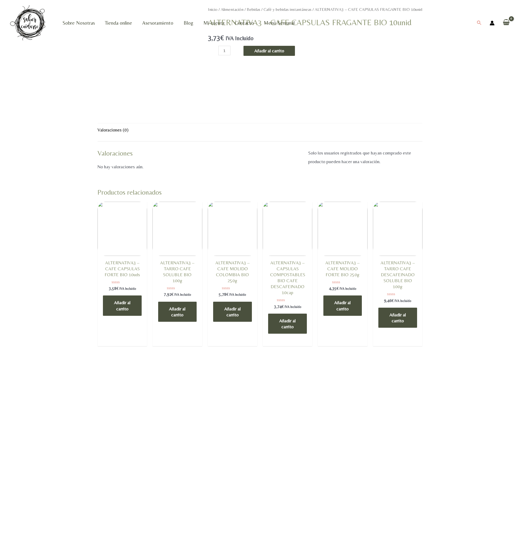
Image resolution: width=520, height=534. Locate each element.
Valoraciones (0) (113, 130)
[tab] (113, 130)
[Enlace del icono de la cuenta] (492, 23)
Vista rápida (122, 254)
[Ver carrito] (506, 23)
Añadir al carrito (269, 50)
